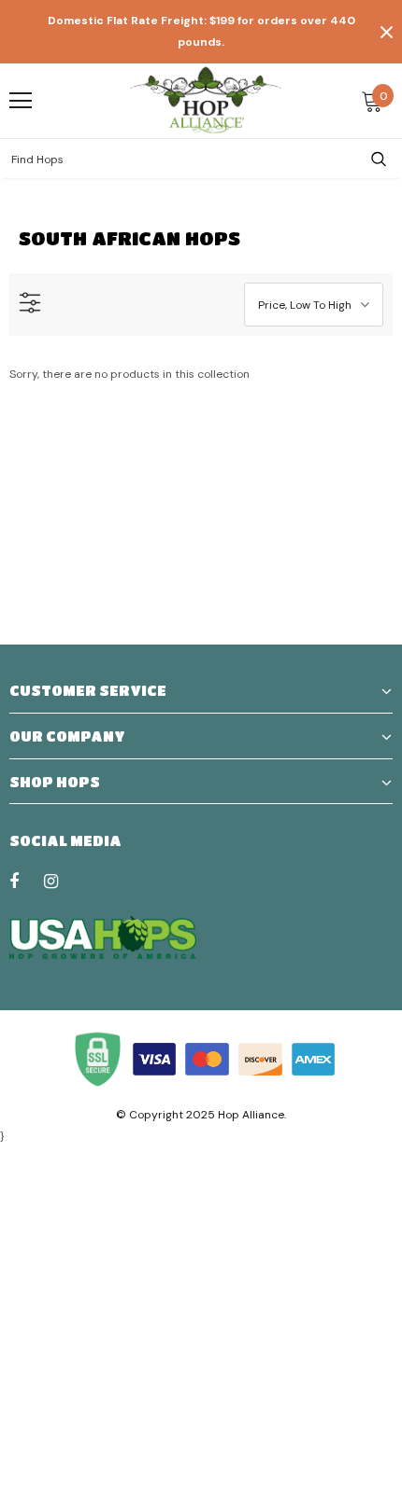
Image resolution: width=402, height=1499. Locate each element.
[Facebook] (26, 880)
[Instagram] (61, 880)
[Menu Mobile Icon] (20, 101)
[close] (386, 31)
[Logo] (206, 99)
